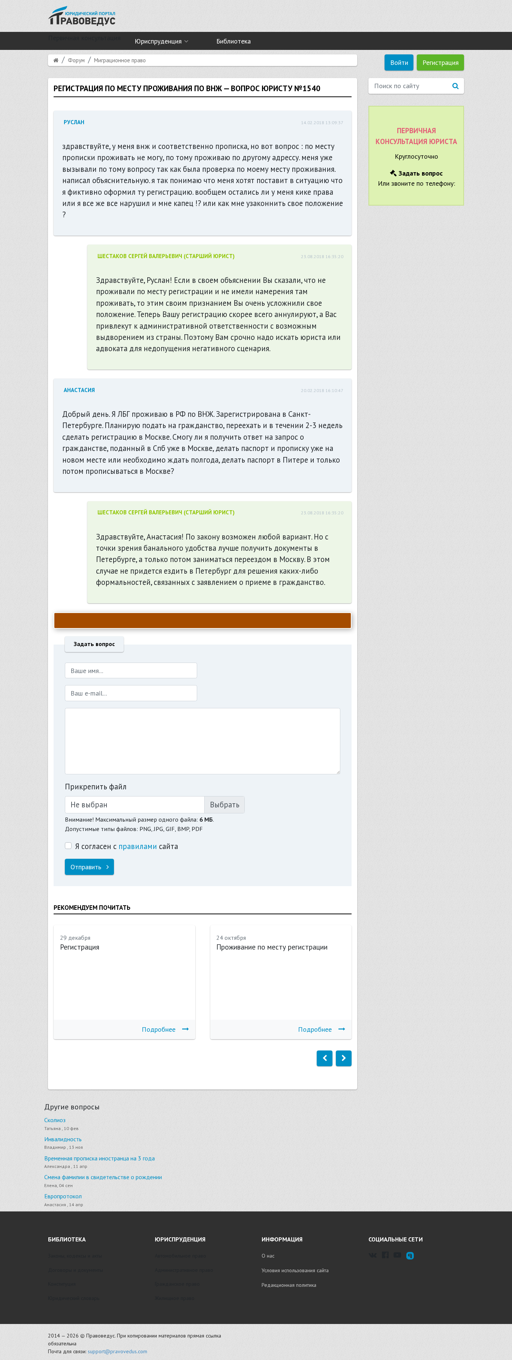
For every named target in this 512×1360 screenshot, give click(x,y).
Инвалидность (63, 1139)
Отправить (86, 867)
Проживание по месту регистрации (272, 946)
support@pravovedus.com (117, 1351)
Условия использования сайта (295, 1270)
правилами (137, 846)
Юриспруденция (158, 41)
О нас (268, 1255)
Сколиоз (55, 1120)
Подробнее (158, 1029)
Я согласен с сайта (126, 846)
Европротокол (63, 1196)
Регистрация (440, 62)
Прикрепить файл (96, 786)
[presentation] (324, 1058)
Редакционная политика (289, 1285)
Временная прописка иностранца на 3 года (99, 1158)
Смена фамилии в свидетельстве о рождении (103, 1177)
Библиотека (233, 41)
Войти (399, 62)
